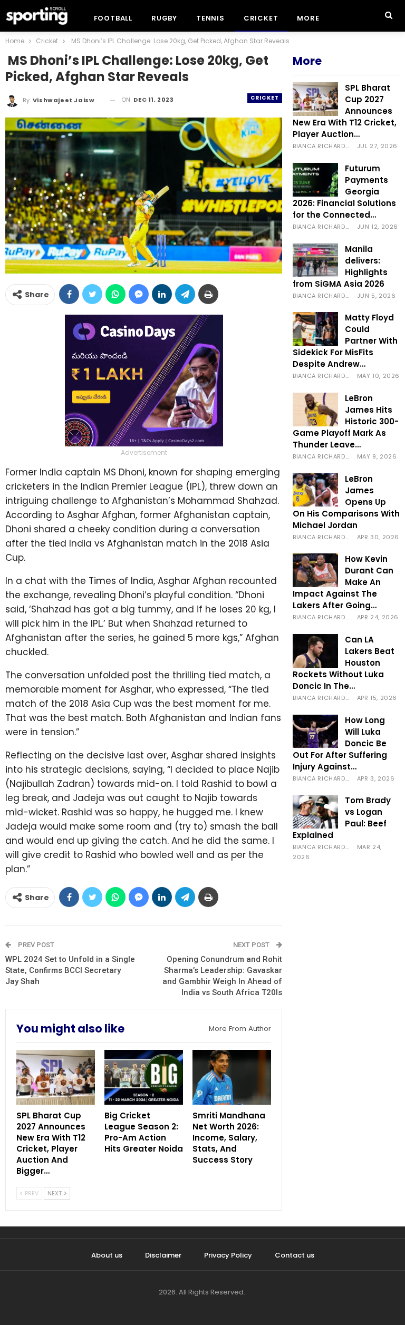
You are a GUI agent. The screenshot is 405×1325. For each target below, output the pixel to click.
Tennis (210, 18)
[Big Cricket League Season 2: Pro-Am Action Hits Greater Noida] (143, 1077)
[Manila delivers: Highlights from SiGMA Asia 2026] (315, 260)
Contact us (294, 1255)
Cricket (261, 18)
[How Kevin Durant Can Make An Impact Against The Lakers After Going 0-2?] (315, 570)
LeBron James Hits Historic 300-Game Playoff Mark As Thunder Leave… (346, 421)
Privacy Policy (228, 1255)
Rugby (164, 18)
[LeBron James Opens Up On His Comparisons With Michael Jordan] (315, 490)
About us (106, 1255)
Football (113, 18)
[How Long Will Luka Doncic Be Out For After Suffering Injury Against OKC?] (315, 731)
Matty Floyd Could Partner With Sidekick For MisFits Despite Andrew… (345, 340)
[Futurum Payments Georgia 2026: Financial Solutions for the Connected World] (315, 180)
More (308, 18)
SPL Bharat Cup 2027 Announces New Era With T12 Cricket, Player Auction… (345, 111)
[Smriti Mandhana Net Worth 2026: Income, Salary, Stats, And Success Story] (231, 1077)
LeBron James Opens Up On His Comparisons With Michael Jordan (346, 502)
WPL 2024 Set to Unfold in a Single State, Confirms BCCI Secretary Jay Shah (70, 970)
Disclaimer (163, 1255)
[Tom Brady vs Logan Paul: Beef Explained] (315, 812)
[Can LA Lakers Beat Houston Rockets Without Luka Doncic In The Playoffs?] (315, 651)
